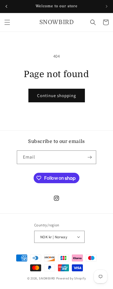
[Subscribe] (89, 157)
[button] (7, 22)
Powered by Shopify (71, 278)
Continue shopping (56, 95)
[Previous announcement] (6, 6)
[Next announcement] (106, 6)
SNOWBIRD (47, 278)
